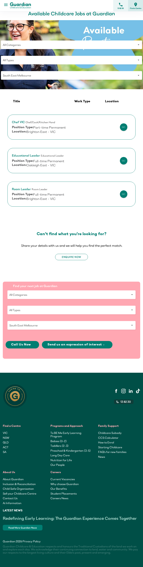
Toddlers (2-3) (59, 445)
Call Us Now (21, 344)
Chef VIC (18, 122)
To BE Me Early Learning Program (65, 434)
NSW (6, 437)
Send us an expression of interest (76, 344)
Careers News (59, 498)
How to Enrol (106, 442)
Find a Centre (135, 5)
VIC (5, 432)
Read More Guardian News (22, 527)
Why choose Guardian (64, 484)
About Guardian (13, 479)
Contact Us (10, 498)
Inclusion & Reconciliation (19, 484)
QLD (6, 442)
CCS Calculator (108, 437)
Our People (57, 464)
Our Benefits (58, 488)
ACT (5, 447)
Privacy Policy (32, 541)
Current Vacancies (62, 479)
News (101, 456)
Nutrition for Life (61, 460)
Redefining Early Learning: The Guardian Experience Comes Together (70, 518)
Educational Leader (26, 155)
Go (123, 127)
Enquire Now (71, 257)
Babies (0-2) (58, 441)
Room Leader (21, 189)
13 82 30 (120, 5)
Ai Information (12, 503)
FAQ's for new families (112, 452)
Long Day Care (60, 455)
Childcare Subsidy (110, 432)
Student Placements (63, 493)
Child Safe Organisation (18, 488)
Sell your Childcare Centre (19, 493)
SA (4, 452)
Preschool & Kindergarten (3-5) (70, 450)
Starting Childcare (110, 447)
